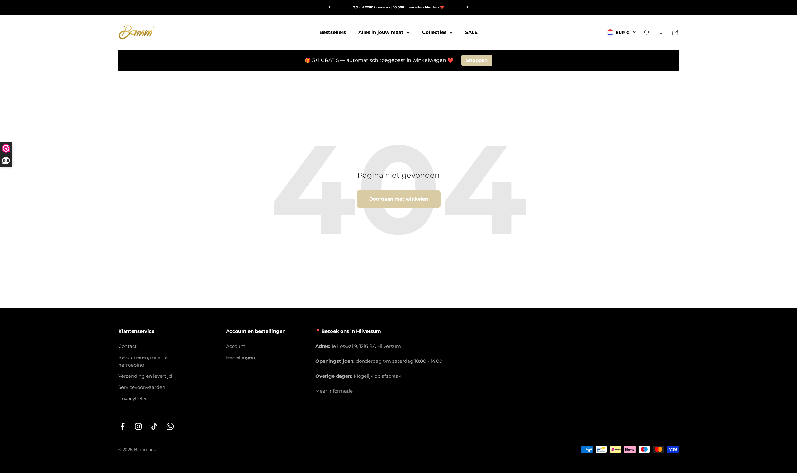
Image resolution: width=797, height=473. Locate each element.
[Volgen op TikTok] (154, 426)
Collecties (434, 32)
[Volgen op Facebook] (122, 426)
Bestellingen (240, 357)
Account (235, 346)
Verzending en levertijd (145, 376)
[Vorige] (329, 7)
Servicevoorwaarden (141, 387)
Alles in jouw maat (380, 32)
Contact (127, 346)
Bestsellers (332, 32)
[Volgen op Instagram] (138, 426)
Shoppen (477, 60)
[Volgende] (467, 7)
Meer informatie (334, 391)
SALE (471, 32)
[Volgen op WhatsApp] (170, 426)
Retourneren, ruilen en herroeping (144, 361)
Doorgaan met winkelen (398, 199)
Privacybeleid (133, 398)
